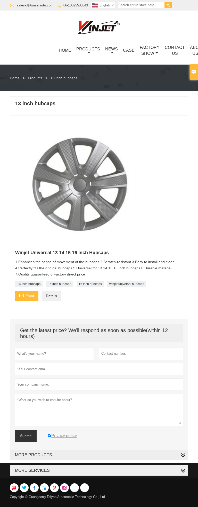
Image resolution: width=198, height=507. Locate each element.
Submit (25, 436)
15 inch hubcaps (59, 284)
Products (88, 49)
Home (65, 50)
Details (51, 296)
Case (129, 50)
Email (27, 295)
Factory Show (150, 50)
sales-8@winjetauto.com (35, 5)
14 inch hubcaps (28, 284)
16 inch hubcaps (90, 284)
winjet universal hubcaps (126, 284)
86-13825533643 (75, 5)
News (111, 49)
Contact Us (175, 50)
